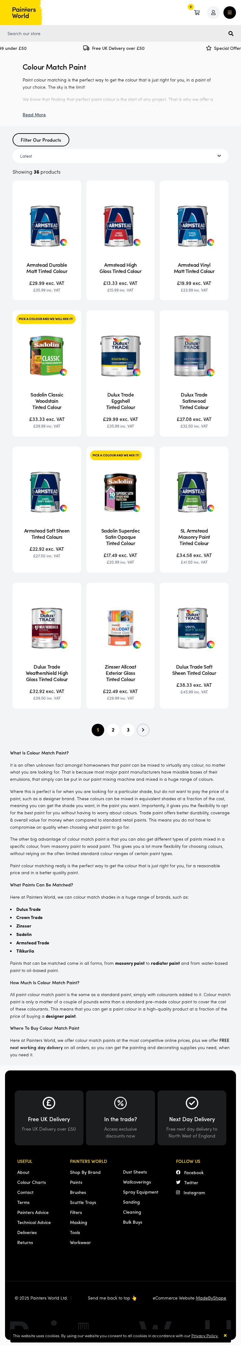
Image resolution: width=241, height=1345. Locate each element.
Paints (76, 1182)
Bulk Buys (132, 1222)
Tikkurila (25, 951)
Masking (78, 1222)
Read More (34, 114)
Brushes (78, 1192)
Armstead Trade (32, 942)
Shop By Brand (85, 1172)
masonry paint (130, 963)
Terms (23, 1202)
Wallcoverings (137, 1182)
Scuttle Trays (83, 1202)
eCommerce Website (189, 1298)
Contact (25, 1192)
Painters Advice (33, 1212)
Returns (25, 1242)
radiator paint (165, 963)
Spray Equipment (140, 1192)
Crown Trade (29, 917)
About (23, 1172)
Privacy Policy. (204, 1335)
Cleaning (132, 1212)
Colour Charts (31, 1182)
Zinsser (23, 925)
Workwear (80, 1242)
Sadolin (24, 934)
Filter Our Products (41, 139)
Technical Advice (34, 1222)
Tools (75, 1232)
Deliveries (27, 1232)
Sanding (131, 1202)
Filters (76, 1212)
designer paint (61, 1016)
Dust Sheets (135, 1172)
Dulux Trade (28, 909)
